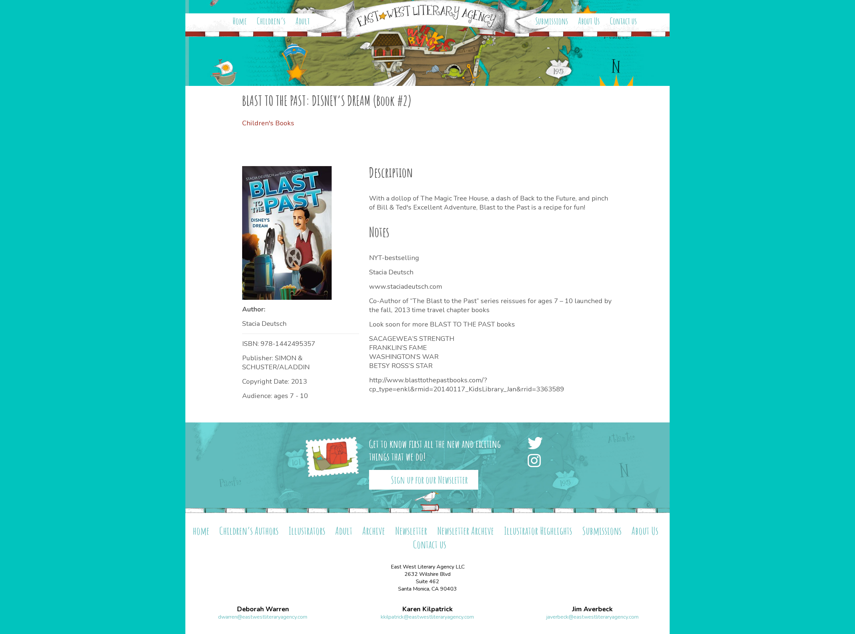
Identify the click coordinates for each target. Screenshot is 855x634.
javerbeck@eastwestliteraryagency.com (592, 617)
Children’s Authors (249, 530)
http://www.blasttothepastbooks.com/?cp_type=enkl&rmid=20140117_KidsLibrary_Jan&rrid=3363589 (466, 385)
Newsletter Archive (465, 530)
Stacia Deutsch (264, 323)
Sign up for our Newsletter (429, 480)
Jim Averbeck (592, 609)
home (201, 530)
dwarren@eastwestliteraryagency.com (262, 617)
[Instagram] (536, 461)
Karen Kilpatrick (427, 609)
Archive (373, 530)
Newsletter (411, 530)
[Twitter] (537, 444)
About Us (589, 21)
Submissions (551, 21)
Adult (303, 21)
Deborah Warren (263, 609)
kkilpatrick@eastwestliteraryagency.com (427, 617)
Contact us (623, 21)
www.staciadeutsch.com (405, 286)
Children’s (271, 21)
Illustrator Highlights (538, 530)
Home (240, 21)
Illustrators (307, 530)
